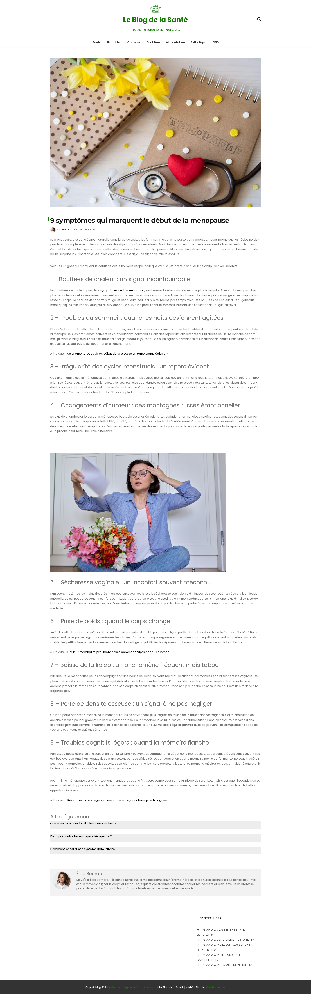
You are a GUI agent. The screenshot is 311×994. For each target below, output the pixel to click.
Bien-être (114, 42)
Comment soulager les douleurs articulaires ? (83, 823)
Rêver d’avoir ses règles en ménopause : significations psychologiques (117, 800)
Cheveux (133, 42)
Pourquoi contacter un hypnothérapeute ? (81, 836)
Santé (96, 42)
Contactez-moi (146, 987)
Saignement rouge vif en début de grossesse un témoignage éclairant (117, 354)
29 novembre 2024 (84, 229)
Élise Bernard (64, 229)
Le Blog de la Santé (155, 19)
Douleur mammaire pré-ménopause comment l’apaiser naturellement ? (120, 652)
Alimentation (175, 42)
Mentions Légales (122, 987)
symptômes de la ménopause (122, 290)
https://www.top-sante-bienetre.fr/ (224, 964)
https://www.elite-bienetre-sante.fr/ (225, 939)
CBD (216, 42)
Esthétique (198, 42)
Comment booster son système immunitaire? (83, 849)
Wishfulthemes (216, 987)
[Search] (259, 18)
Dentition (153, 42)
